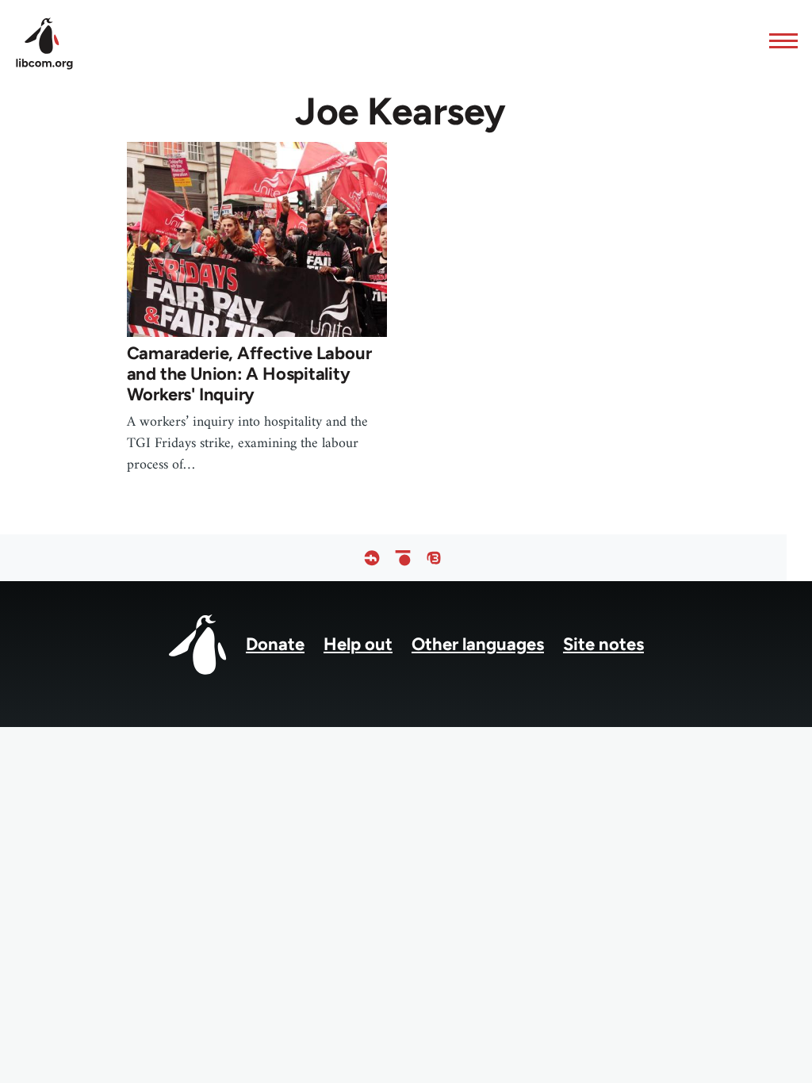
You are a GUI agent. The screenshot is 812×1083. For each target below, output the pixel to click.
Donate (275, 644)
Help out (358, 644)
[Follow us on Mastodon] (433, 557)
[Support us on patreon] (402, 557)
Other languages (478, 644)
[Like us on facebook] (371, 557)
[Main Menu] (778, 40)
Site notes (603, 644)
